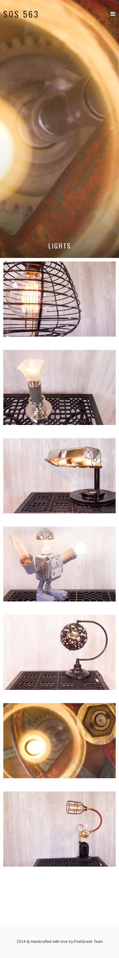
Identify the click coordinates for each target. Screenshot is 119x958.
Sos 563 (21, 13)
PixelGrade (83, 941)
